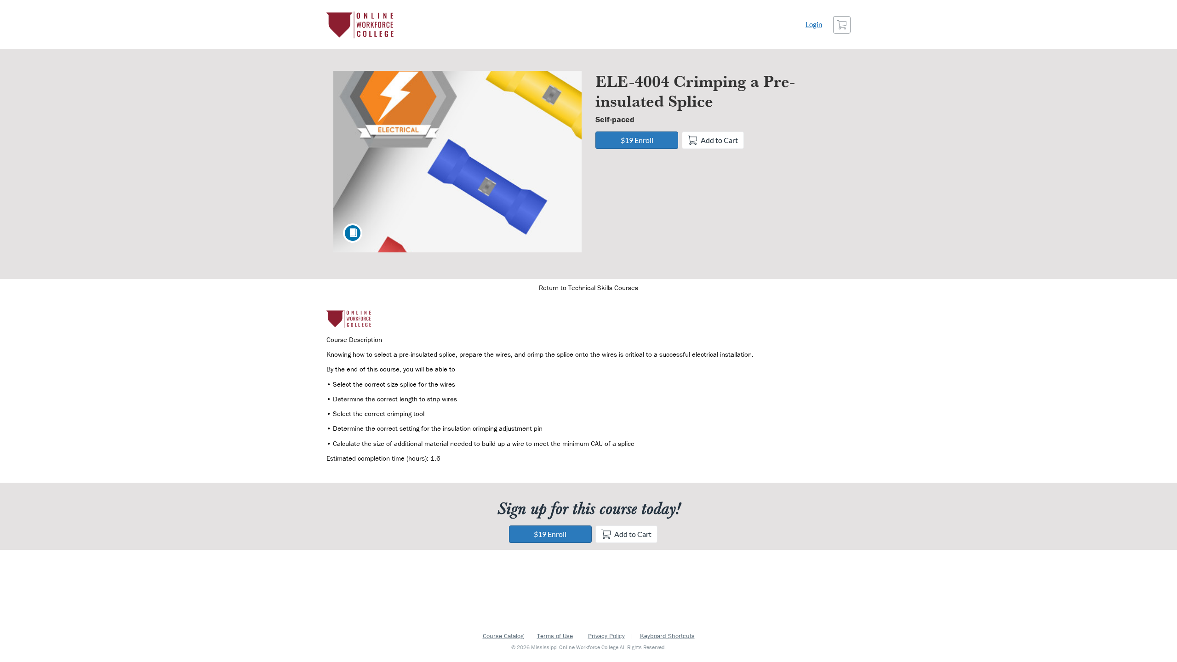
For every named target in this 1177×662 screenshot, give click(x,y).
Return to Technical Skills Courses (588, 287)
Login (814, 25)
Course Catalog (503, 636)
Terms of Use (555, 636)
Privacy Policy (606, 636)
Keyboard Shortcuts (667, 636)
